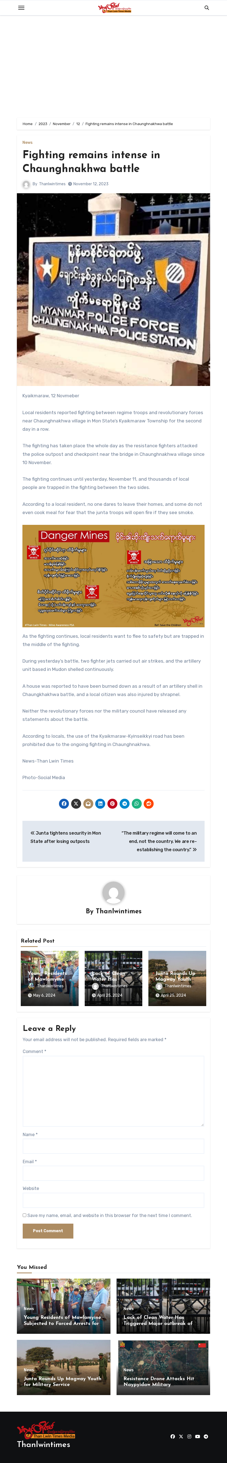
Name (30, 1134)
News (27, 143)
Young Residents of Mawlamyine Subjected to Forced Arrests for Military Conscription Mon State (62, 1323)
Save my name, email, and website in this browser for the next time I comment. (109, 1215)
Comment (34, 1051)
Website (31, 1188)
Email (30, 1161)
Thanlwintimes (52, 184)
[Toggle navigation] (21, 7)
